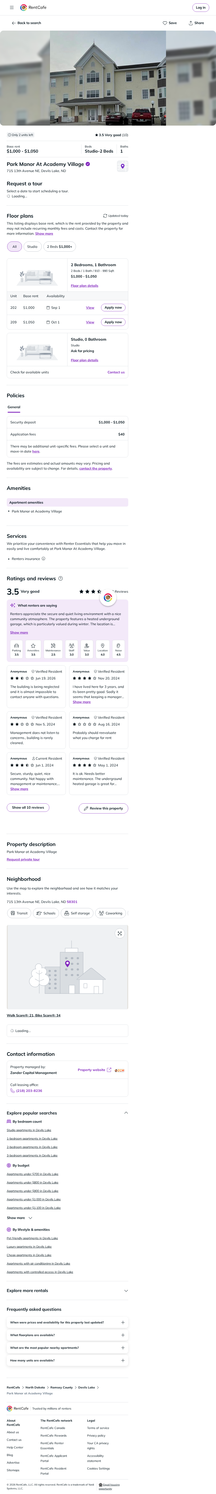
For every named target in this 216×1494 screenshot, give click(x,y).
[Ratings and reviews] (60, 578)
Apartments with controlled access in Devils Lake (40, 1272)
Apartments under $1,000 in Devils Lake (34, 1199)
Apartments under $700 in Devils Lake (32, 1174)
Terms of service (98, 1428)
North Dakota (35, 1387)
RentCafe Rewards (53, 1435)
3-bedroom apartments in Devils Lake (32, 1155)
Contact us (14, 1440)
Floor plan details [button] (84, 285)
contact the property (95, 468)
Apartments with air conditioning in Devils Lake (38, 1263)
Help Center (15, 1447)
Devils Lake (86, 1387)
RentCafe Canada (52, 1428)
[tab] (33, 246)
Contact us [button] (116, 372)
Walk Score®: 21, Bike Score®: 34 (34, 1015)
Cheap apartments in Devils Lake (29, 1255)
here (35, 451)
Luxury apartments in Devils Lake (29, 1247)
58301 (72, 902)
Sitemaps (13, 1470)
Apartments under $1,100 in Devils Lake (34, 1208)
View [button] (90, 307)
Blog (10, 1455)
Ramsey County (61, 1387)
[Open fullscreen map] (120, 933)
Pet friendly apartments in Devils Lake (32, 1238)
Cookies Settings (98, 1468)
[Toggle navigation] (12, 8)
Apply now (113, 307)
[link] (200, 7)
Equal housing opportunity (109, 1486)
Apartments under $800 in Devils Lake (32, 1182)
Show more (19, 632)
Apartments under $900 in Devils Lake (32, 1191)
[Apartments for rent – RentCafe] (33, 7)
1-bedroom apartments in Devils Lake (32, 1138)
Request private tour (23, 859)
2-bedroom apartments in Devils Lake (32, 1147)
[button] (108, 78)
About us (13, 1432)
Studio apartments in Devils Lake (29, 1130)
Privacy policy (96, 1435)
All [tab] (14, 246)
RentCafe (13, 1387)
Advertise (13, 1462)
